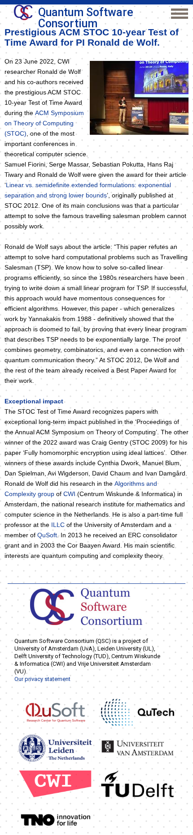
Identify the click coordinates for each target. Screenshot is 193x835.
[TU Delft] (137, 783)
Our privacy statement (42, 679)
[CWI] (55, 783)
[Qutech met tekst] (137, 711)
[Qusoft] (55, 711)
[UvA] (137, 747)
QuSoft (47, 535)
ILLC (58, 524)
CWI (69, 493)
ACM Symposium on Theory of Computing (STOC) (44, 123)
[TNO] (55, 819)
